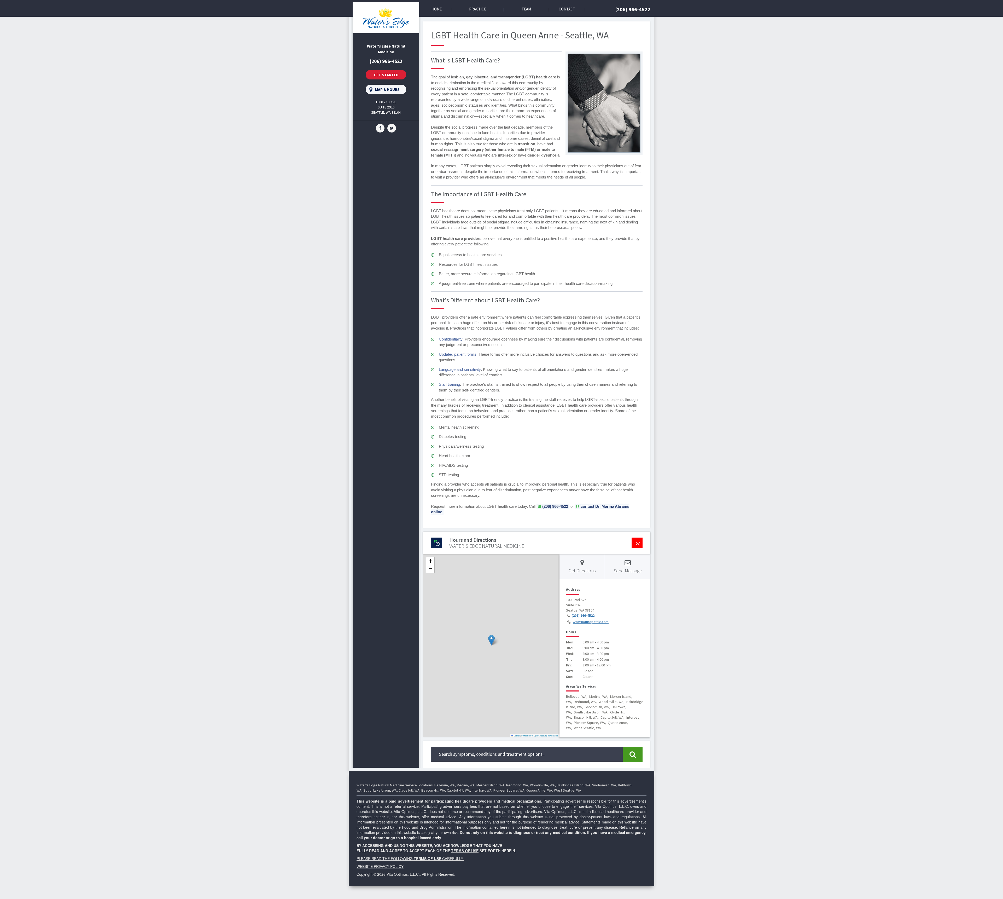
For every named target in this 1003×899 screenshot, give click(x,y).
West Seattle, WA (567, 790)
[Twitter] (391, 127)
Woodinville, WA (542, 785)
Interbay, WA (482, 790)
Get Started (386, 74)
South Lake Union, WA (380, 790)
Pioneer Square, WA (508, 790)
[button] (491, 640)
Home (436, 9)
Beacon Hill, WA (433, 790)
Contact (567, 9)
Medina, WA (466, 785)
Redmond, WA (517, 785)
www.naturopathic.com (591, 621)
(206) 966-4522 (632, 9)
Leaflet (516, 735)
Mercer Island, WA (490, 785)
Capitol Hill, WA (458, 790)
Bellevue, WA (444, 785)
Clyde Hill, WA (409, 790)
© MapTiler (526, 735)
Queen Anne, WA (539, 790)
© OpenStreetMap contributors (545, 735)
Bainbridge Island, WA (573, 785)
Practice (477, 9)
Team (526, 9)
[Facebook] (380, 127)
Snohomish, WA (604, 785)
